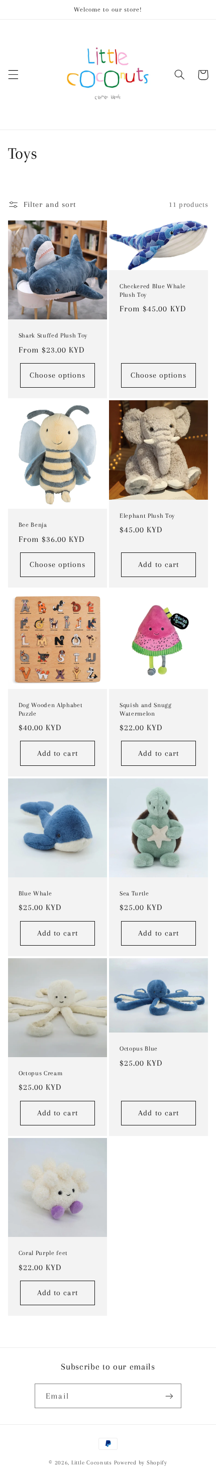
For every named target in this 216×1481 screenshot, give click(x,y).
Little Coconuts (91, 1462)
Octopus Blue (139, 1048)
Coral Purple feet (43, 1253)
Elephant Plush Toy (147, 515)
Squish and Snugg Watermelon (146, 709)
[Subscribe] (168, 1396)
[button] (13, 74)
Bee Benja (33, 524)
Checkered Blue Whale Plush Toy (152, 290)
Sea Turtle (134, 893)
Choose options (58, 375)
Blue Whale (35, 893)
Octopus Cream (41, 1073)
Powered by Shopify (140, 1462)
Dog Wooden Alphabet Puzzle (51, 709)
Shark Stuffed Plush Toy (53, 335)
